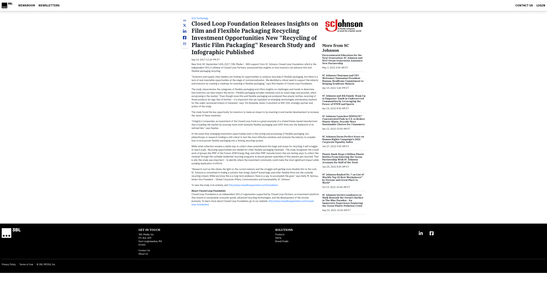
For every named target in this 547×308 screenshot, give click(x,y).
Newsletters (49, 5)
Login (540, 5)
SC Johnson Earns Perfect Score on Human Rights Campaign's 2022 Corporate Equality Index (343, 139)
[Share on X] (184, 25)
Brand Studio (281, 241)
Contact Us (144, 250)
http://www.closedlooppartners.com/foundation (253, 185)
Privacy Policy (9, 264)
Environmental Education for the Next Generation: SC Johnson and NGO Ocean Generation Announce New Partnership (342, 59)
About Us (143, 253)
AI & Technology (199, 18)
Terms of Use (26, 264)
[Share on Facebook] (184, 37)
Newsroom (26, 5)
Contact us (524, 5)
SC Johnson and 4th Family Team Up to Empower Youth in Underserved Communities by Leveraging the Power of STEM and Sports (344, 100)
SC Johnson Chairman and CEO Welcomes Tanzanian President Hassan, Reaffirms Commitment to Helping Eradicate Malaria (343, 79)
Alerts (278, 237)
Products (279, 234)
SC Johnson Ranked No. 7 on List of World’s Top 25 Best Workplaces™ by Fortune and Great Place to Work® (343, 178)
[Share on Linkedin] (184, 31)
